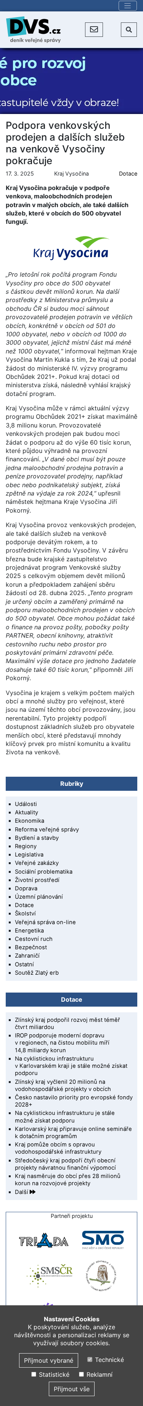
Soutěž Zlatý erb (37, 972)
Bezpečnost (31, 947)
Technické (108, 1359)
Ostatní (24, 964)
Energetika (29, 930)
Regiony (26, 846)
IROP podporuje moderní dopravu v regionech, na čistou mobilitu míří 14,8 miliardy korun (62, 1042)
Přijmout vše (72, 1389)
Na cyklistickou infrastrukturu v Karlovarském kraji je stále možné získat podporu (71, 1066)
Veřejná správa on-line (45, 922)
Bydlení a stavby (37, 837)
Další (22, 1192)
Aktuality (26, 812)
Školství (25, 913)
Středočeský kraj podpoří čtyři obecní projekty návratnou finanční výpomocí (65, 1164)
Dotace (128, 173)
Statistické (53, 1374)
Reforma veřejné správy (47, 829)
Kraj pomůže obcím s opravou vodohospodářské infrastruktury (58, 1148)
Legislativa (29, 854)
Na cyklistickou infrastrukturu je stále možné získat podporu (65, 1117)
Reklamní (98, 1374)
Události (26, 804)
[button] (94, 29)
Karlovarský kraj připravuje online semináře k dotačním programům (73, 1133)
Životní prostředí (37, 880)
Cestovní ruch (34, 939)
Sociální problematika (43, 871)
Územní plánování (39, 896)
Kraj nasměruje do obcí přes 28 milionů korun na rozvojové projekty (68, 1180)
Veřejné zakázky (37, 863)
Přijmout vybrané (48, 1360)
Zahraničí (27, 955)
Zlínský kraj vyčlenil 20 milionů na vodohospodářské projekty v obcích (63, 1085)
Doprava (26, 888)
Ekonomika (29, 820)
